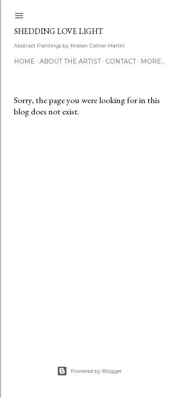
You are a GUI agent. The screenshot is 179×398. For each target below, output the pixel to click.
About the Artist (70, 61)
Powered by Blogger (96, 371)
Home (24, 61)
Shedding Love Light (58, 31)
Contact (121, 61)
